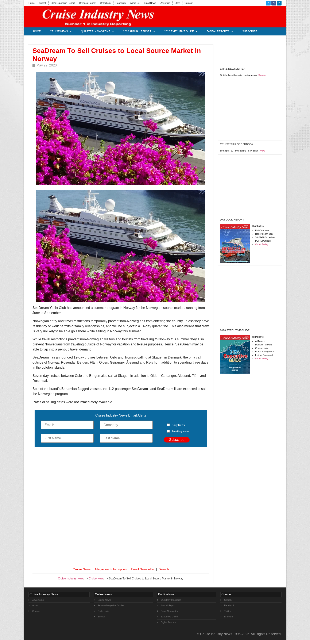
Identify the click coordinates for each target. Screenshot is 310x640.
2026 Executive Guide (179, 31)
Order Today (261, 244)
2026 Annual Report (137, 31)
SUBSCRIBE (249, 31)
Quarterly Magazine (95, 31)
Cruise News (59, 31)
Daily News (178, 425)
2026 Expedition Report (63, 3)
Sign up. (262, 75)
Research (121, 3)
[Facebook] (273, 3)
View (262, 150)
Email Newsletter (142, 569)
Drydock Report (87, 3)
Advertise (165, 3)
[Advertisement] (121, 507)
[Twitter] (268, 3)
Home (31, 3)
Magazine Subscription (111, 569)
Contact (189, 3)
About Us (135, 3)
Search (42, 3)
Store (177, 3)
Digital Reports (218, 31)
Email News (150, 3)
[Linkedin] (279, 3)
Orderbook (105, 3)
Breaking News (180, 431)
